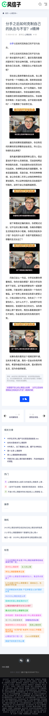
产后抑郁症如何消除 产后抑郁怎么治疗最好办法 (23, 590)
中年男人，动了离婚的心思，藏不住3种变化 (24, 447)
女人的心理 (26, 567)
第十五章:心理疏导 (14, 451)
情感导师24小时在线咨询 (16, 625)
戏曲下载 (42, 683)
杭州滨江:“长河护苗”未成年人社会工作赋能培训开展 (23, 630)
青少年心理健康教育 (13, 620)
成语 (31, 712)
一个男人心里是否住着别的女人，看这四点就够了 (24, 577)
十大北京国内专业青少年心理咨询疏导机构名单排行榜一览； (24, 561)
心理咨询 (13, 13)
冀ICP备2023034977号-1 (30, 672)
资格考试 (6, 712)
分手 (12, 44)
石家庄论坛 (9, 688)
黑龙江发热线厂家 (11, 696)
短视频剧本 (38, 686)
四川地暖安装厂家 (11, 706)
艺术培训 (36, 710)
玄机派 (17, 685)
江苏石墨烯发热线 (25, 703)
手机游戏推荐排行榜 (13, 710)
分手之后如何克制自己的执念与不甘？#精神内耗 (24, 389)
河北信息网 (27, 681)
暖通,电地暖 (37, 706)
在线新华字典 (34, 688)
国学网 (27, 686)
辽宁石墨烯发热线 (35, 692)
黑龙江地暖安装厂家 (37, 696)
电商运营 (21, 690)
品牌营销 (38, 685)
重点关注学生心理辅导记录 (16, 610)
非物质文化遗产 (9, 683)
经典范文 (26, 683)
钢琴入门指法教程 (11, 690)
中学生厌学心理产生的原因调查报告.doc (23, 439)
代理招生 (38, 679)
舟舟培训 (29, 710)
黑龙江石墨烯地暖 (24, 696)
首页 (6, 13)
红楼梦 (10, 708)
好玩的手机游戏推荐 (36, 708)
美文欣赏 (25, 708)
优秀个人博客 (17, 714)
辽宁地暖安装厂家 (27, 694)
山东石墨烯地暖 (30, 697)
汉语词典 (29, 706)
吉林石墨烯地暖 (10, 692)
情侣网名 (19, 683)
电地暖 (27, 688)
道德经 (4, 708)
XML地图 (5, 667)
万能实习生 (20, 686)
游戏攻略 (23, 679)
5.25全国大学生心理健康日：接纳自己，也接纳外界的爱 (23, 584)
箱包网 (21, 688)
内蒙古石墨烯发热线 (15, 701)
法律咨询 (24, 685)
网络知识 (31, 685)
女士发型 (11, 685)
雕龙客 (40, 712)
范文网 (40, 681)
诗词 (19, 706)
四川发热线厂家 (31, 705)
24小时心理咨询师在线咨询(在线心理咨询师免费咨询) (24, 528)
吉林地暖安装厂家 (22, 692)
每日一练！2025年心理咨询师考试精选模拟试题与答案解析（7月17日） (24, 537)
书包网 (16, 688)
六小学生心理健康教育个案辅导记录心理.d (20, 533)
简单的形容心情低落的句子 (16, 601)
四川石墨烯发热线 (19, 705)
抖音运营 (35, 714)
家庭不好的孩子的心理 (14, 641)
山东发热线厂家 (18, 697)
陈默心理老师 (35, 625)
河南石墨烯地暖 (34, 699)
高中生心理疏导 (12, 567)
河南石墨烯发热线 (11, 699)
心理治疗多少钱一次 (13, 636)
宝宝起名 (14, 681)
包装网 (26, 712)
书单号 (13, 686)
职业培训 (20, 712)
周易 (28, 679)
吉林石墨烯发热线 (31, 690)
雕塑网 (23, 710)
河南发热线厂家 (23, 699)
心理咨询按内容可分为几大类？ (18, 606)
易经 (32, 679)
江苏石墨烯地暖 (37, 703)
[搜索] (40, 4)
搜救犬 (34, 681)
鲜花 (23, 706)
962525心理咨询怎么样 (15, 596)
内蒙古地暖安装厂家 (11, 703)
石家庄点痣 (34, 683)
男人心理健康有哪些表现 (17, 455)
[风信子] (11, 4)
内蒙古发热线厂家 (29, 701)
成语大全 (43, 710)
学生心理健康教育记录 (14, 572)
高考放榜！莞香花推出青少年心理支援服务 (23, 615)
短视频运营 (27, 714)
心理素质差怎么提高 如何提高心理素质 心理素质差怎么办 (26, 482)
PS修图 (7, 681)
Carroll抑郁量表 (32, 636)
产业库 (20, 681)
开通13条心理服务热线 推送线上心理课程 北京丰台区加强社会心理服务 (26, 492)
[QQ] (27, 660)
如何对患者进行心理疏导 (17, 443)
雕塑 (35, 712)
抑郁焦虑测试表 (32, 620)
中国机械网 (17, 708)
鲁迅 (32, 686)
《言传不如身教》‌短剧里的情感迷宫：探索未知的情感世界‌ (26, 487)
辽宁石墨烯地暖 (15, 694)
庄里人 (7, 686)
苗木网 (44, 706)
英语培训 (13, 712)
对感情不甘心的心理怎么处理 (18, 388)
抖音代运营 (15, 679)
